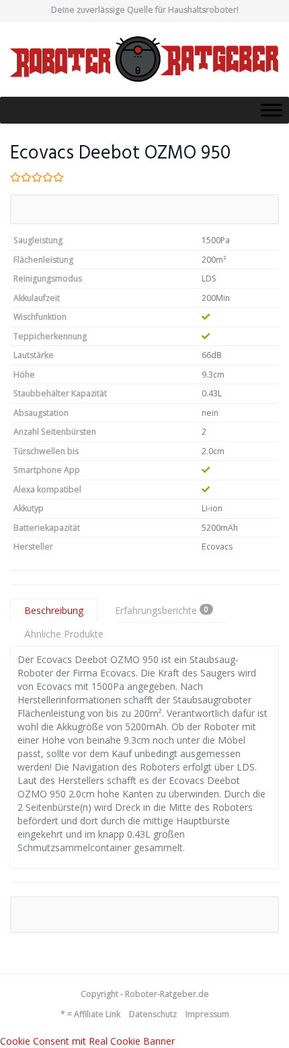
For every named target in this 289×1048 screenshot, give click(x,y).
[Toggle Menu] (271, 109)
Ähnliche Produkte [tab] (64, 633)
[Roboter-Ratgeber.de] (144, 59)
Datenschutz (153, 1014)
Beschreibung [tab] (53, 610)
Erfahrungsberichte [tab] (161, 610)
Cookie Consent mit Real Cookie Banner (87, 1041)
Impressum (207, 1014)
